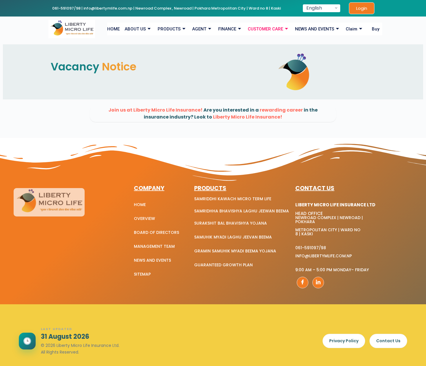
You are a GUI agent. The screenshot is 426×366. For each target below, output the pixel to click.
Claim (351, 29)
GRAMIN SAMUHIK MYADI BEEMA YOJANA (235, 251)
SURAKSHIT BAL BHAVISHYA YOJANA (230, 223)
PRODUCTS (169, 29)
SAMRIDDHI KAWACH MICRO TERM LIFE (232, 199)
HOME (113, 29)
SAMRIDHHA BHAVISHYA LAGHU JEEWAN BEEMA (241, 211)
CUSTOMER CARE (265, 29)
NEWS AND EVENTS (314, 29)
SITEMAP (142, 274)
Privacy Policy (343, 341)
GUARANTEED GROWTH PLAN (223, 265)
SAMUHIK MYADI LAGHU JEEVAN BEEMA (233, 237)
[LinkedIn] (318, 282)
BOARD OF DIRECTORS (156, 232)
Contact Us (388, 341)
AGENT (199, 29)
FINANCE (227, 29)
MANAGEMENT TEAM (154, 246)
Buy (375, 29)
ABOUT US (135, 29)
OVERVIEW (144, 218)
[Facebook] (302, 282)
